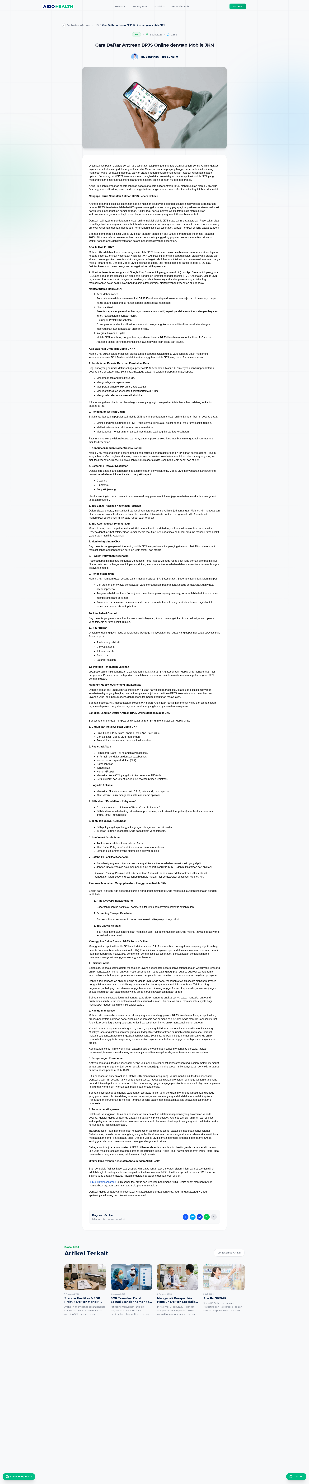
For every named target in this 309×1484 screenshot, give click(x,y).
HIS (96, 25)
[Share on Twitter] (193, 1217)
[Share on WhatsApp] (207, 1217)
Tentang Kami (139, 6)
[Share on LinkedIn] (200, 1217)
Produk (158, 6)
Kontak (237, 6)
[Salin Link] (214, 1217)
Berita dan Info (180, 6)
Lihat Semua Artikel (229, 1252)
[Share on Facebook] (185, 1217)
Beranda (120, 6)
